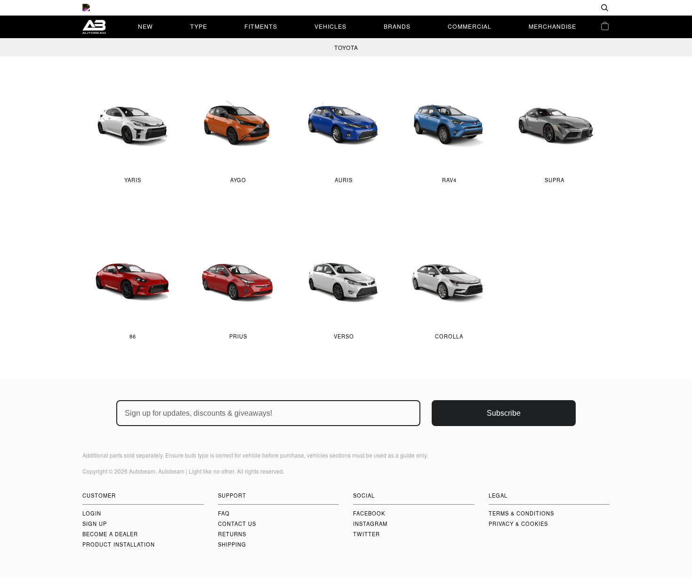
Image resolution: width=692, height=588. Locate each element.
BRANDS (397, 26)
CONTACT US (237, 523)
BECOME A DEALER (110, 534)
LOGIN (91, 513)
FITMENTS (260, 26)
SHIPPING (232, 544)
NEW (145, 26)
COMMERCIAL (469, 26)
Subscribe (504, 413)
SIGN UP (94, 523)
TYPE (198, 26)
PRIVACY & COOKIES (518, 523)
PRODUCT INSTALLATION (118, 544)
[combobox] (574, 7)
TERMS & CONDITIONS (521, 513)
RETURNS (232, 534)
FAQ (224, 513)
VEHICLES (330, 26)
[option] (346, 8)
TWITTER (366, 534)
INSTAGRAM (370, 523)
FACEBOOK (369, 513)
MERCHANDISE (552, 26)
